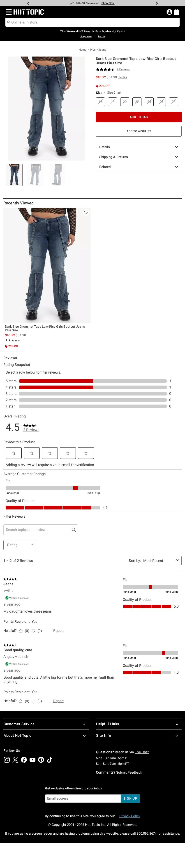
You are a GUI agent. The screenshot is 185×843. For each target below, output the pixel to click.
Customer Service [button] (19, 724)
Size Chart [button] (114, 92)
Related (105, 167)
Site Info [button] (103, 735)
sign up (130, 798)
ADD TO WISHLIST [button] (139, 131)
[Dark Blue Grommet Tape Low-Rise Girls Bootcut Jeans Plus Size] (47, 265)
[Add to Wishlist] (86, 212)
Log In (101, 36)
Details (104, 147)
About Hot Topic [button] (17, 735)
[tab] (14, 175)
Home (82, 49)
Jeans (102, 49)
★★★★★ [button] (12, 340)
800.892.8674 (147, 833)
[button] (8, 12)
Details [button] (122, 77)
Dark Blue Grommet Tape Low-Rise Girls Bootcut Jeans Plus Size (45, 328)
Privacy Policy (129, 816)
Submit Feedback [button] (129, 772)
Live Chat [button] (142, 752)
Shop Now (108, 3)
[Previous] (28, 3)
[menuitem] (177, 12)
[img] (6, 759)
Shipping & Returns (113, 157)
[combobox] (92, 22)
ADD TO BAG (139, 117)
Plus (93, 49)
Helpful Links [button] (107, 724)
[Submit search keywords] (8, 21)
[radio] (100, 101)
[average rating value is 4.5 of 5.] (106, 69)
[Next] (156, 3)
